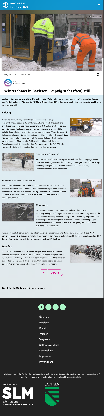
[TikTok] (63, 307)
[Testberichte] (41, 307)
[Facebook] (48, 307)
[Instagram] (56, 307)
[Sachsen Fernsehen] (15, 5)
